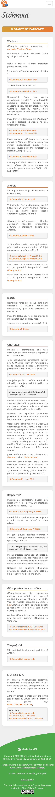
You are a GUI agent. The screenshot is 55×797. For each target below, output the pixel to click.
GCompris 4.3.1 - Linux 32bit (22, 479)
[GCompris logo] (6, 3)
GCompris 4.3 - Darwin (19, 329)
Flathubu (11, 457)
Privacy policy (27, 779)
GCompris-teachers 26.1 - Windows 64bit (27, 629)
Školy (9, 604)
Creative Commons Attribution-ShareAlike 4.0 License (31, 786)
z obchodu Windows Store (27, 47)
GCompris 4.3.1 (14, 270)
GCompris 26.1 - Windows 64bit (23, 79)
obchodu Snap (31, 457)
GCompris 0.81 (14, 280)
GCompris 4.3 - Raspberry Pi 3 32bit (25, 529)
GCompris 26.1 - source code (22, 659)
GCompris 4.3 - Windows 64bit (23, 130)
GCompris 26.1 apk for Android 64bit (26, 256)
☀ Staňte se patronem (27, 29)
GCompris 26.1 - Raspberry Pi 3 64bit (26, 511)
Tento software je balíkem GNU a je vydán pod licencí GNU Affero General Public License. (27, 766)
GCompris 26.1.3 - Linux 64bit (22, 374)
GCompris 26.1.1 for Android (22, 199)
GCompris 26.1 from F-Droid (22, 235)
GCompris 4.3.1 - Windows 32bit (24, 133)
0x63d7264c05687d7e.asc (19, 704)
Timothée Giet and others (37, 756)
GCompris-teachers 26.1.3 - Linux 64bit (26, 626)
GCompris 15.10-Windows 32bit (23, 156)
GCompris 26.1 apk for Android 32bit (26, 258)
